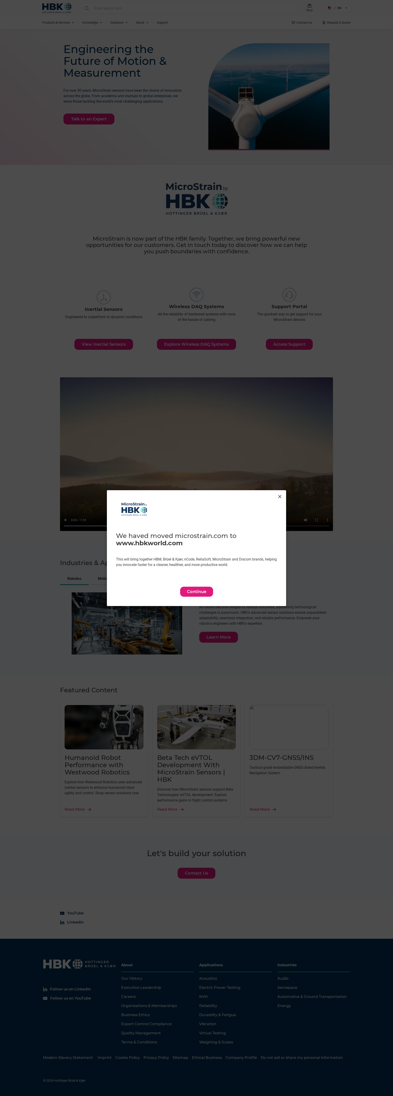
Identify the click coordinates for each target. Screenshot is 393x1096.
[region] (196, 548)
